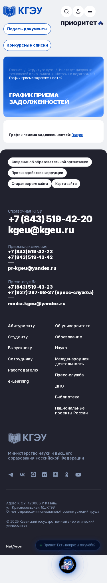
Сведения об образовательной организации (50, 162)
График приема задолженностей (35, 78)
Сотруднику (20, 358)
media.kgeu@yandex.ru (37, 303)
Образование (68, 336)
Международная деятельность (72, 361)
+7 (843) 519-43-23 (30, 287)
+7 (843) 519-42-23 (30, 251)
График (77, 135)
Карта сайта (66, 183)
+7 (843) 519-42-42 (30, 257)
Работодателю (23, 370)
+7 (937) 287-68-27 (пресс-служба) (50, 292)
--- (11, 262)
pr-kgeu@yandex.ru (32, 268)
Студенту (17, 336)
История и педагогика (73, 74)
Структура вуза (40, 70)
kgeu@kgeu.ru (41, 229)
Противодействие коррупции (37, 173)
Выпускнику (20, 347)
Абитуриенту (21, 325)
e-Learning (18, 381)
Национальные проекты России (71, 410)
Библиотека (67, 396)
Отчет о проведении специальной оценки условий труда (52, 511)
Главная (15, 70)
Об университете (72, 325)
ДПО (59, 386)
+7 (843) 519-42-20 (50, 219)
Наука (61, 347)
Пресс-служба (69, 374)
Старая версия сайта (30, 183)
